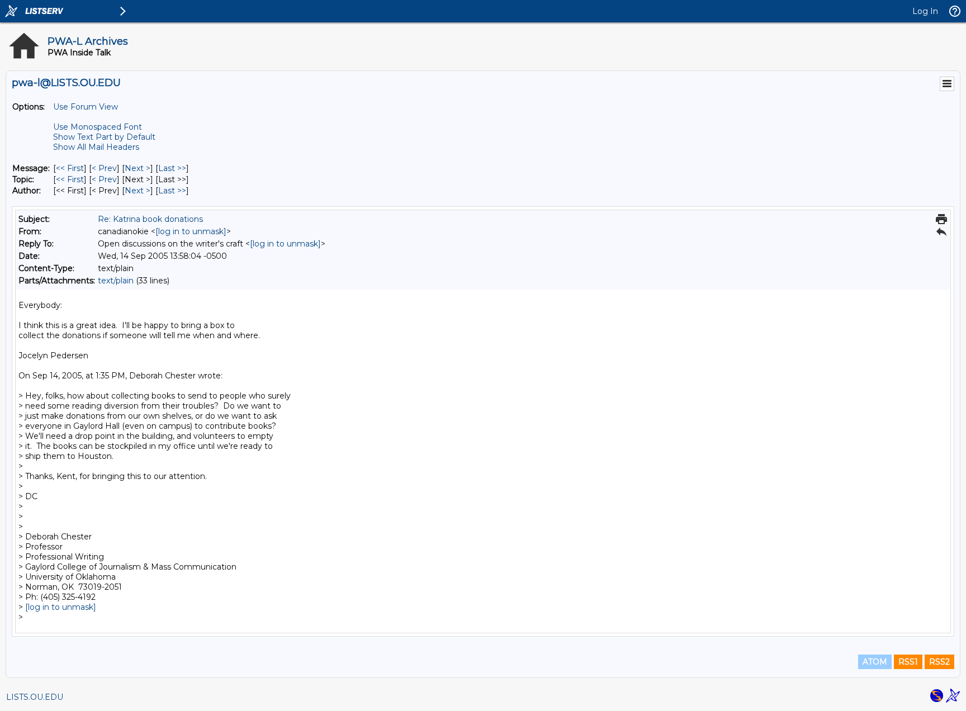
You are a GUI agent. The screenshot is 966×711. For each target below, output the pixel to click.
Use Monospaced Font (97, 127)
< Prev (104, 168)
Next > (137, 168)
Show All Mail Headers (96, 147)
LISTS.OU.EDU (34, 697)
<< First (70, 168)
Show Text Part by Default (104, 137)
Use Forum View (85, 107)
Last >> (172, 168)
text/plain (116, 281)
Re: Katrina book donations (150, 219)
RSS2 (939, 662)
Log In (925, 11)
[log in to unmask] (190, 231)
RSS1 (908, 662)
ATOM (875, 662)
